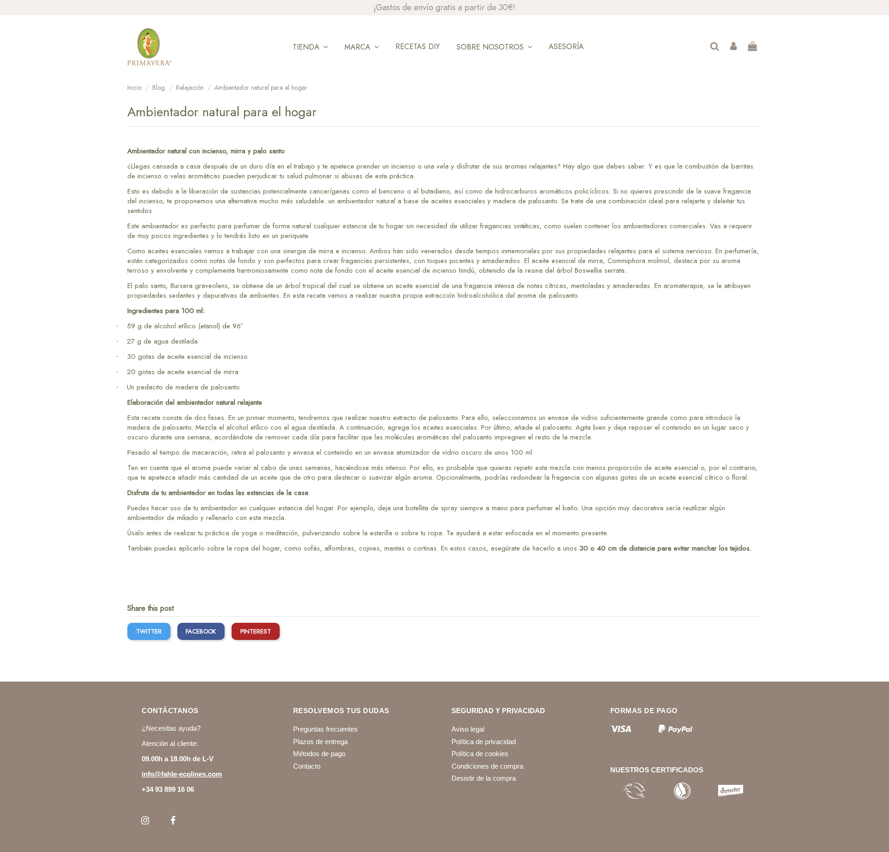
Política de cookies (479, 754)
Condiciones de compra (487, 766)
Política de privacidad (483, 742)
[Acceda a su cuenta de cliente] (733, 47)
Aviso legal (467, 729)
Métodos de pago (319, 754)
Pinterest (255, 631)
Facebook (201, 631)
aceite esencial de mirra (202, 372)
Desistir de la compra (483, 778)
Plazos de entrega (320, 742)
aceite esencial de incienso (207, 356)
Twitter (149, 631)
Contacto (306, 766)
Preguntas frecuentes (325, 729)
